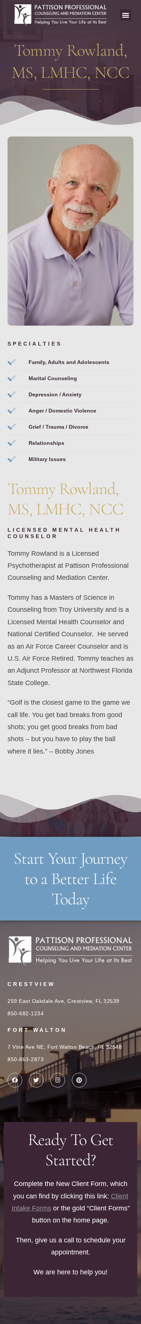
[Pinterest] (79, 1080)
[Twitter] (36, 1080)
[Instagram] (57, 1080)
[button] (125, 15)
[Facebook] (15, 1080)
